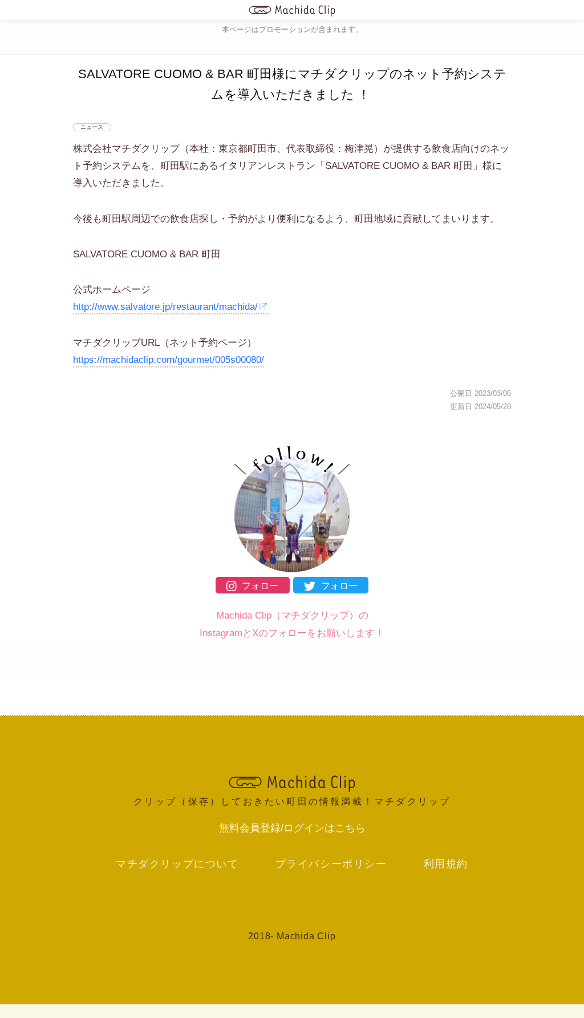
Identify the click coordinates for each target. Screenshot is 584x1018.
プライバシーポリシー (331, 864)
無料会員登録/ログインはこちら (292, 828)
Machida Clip (306, 936)
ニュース (91, 127)
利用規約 (446, 864)
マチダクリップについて (177, 864)
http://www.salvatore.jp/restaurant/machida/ (165, 306)
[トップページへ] (292, 10)
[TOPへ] (292, 782)
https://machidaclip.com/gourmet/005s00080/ (168, 359)
